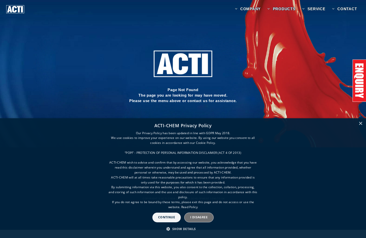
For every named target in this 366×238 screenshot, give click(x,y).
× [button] (360, 123)
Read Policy (189, 207)
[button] (183, 229)
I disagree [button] (199, 217)
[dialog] (183, 178)
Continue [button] (166, 217)
